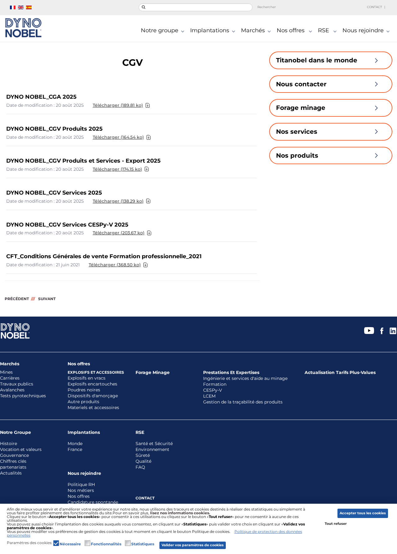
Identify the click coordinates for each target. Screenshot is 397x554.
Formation (214, 384)
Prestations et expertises (231, 372)
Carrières (10, 378)
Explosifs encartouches (92, 384)
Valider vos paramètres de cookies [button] (193, 545)
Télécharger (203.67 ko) (119, 233)
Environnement (152, 449)
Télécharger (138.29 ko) (118, 201)
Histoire (8, 443)
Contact (374, 7)
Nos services (296, 131)
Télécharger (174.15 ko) (117, 169)
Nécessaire (70, 544)
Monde (75, 443)
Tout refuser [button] (336, 524)
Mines (6, 372)
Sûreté (143, 455)
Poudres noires (84, 390)
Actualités (11, 473)
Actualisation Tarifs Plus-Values (340, 372)
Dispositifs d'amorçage (93, 396)
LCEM (209, 396)
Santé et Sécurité (154, 443)
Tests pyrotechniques (23, 396)
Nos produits (297, 155)
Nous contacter (301, 84)
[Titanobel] (23, 28)
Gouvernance (14, 455)
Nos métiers (81, 490)
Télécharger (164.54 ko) (118, 137)
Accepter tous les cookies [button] (363, 513)
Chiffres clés (13, 461)
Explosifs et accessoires (96, 372)
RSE (324, 30)
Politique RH (81, 484)
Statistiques (142, 544)
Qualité (143, 461)
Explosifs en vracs (86, 378)
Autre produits (83, 401)
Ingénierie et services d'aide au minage (245, 378)
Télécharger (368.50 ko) (115, 265)
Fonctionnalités (106, 544)
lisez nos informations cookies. (180, 513)
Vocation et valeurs (21, 449)
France (75, 449)
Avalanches (12, 390)
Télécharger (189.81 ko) (118, 105)
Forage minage (300, 107)
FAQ (140, 467)
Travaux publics (16, 384)
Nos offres (291, 30)
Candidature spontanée (93, 502)
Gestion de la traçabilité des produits (243, 402)
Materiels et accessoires (93, 407)
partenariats (13, 467)
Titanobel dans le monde (316, 60)
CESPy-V (212, 390)
